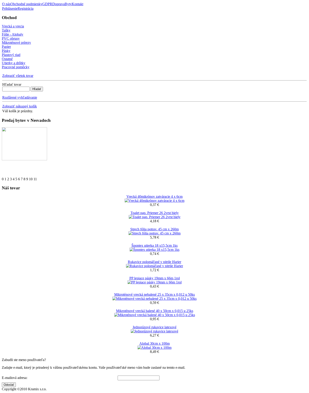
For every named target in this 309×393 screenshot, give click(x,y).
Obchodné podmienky (26, 4)
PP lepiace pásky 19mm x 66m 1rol (154, 278)
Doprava (58, 4)
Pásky (6, 51)
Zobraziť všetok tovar (17, 76)
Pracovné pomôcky (15, 67)
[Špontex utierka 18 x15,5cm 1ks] (154, 249)
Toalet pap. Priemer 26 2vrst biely (155, 213)
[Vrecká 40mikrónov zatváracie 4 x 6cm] (154, 201)
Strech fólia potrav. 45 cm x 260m (154, 229)
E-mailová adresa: (14, 378)
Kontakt (77, 4)
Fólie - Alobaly (12, 34)
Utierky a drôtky (13, 63)
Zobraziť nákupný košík (19, 106)
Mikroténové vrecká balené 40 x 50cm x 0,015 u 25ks (154, 311)
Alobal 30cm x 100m (154, 343)
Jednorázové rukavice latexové (154, 327)
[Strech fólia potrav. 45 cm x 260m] (154, 233)
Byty (68, 4)
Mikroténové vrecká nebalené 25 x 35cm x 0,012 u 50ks (154, 294)
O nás (6, 4)
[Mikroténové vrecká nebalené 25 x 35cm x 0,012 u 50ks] (154, 298)
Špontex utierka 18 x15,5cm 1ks (154, 245)
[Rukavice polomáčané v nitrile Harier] (154, 266)
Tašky (6, 30)
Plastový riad (11, 55)
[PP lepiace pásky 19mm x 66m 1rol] (155, 282)
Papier (6, 47)
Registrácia (25, 8)
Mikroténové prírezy (16, 42)
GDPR (47, 4)
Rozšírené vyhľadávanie (19, 97)
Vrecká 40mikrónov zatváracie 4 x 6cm (154, 196)
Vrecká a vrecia (13, 26)
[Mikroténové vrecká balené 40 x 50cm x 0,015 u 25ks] (154, 315)
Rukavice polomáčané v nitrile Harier (154, 262)
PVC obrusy (11, 38)
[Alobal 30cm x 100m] (154, 347)
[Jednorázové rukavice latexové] (154, 331)
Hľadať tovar (11, 84)
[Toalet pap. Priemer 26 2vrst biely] (155, 217)
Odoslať (9, 384)
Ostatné (7, 59)
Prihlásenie (10, 8)
